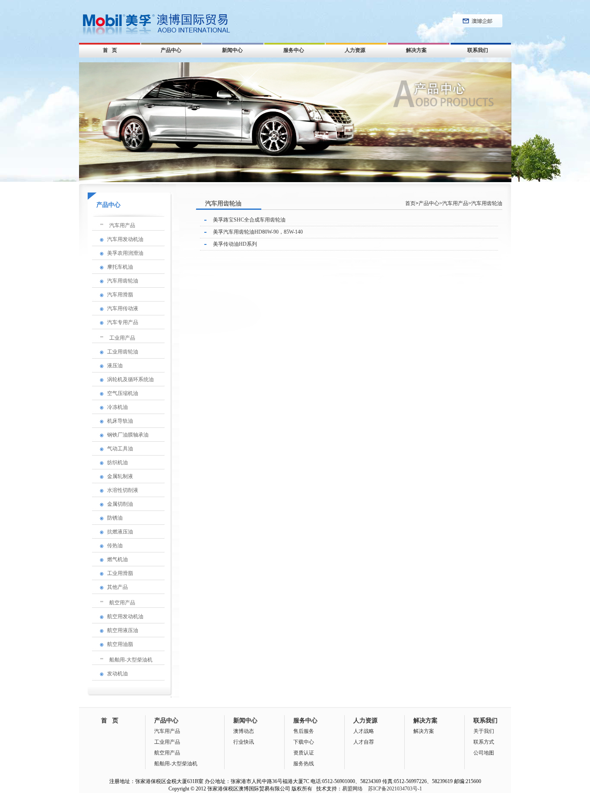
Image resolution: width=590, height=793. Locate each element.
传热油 (115, 546)
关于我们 (483, 731)
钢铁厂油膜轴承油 (128, 435)
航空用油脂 (120, 644)
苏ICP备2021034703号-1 (395, 789)
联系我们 (477, 50)
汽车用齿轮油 (122, 281)
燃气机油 (117, 559)
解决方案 (416, 50)
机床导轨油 (120, 421)
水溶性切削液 (122, 490)
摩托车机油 (120, 267)
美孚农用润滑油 (125, 253)
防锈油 (115, 518)
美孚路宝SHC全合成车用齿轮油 (249, 220)
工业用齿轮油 (122, 352)
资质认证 (303, 753)
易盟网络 (352, 789)
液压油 (115, 366)
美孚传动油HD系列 (235, 244)
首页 (412, 203)
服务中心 (293, 50)
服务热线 (303, 764)
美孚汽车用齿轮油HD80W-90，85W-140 (258, 232)
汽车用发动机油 (125, 239)
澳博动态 (243, 731)
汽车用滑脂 (120, 295)
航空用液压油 (122, 630)
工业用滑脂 (120, 573)
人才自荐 (363, 742)
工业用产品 (122, 338)
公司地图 (483, 753)
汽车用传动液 (122, 308)
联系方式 (483, 742)
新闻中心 (232, 50)
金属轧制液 (120, 476)
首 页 (110, 50)
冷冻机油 (117, 407)
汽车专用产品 (122, 322)
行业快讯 (243, 742)
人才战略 (363, 731)
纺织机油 (117, 462)
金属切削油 (120, 504)
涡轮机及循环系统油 (130, 379)
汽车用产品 (122, 225)
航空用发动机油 (125, 616)
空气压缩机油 (122, 393)
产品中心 (171, 50)
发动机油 (117, 674)
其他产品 (117, 587)
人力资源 (355, 50)
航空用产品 (122, 603)
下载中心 (303, 742)
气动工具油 (120, 449)
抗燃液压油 (120, 532)
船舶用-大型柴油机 (130, 660)
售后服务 (303, 731)
